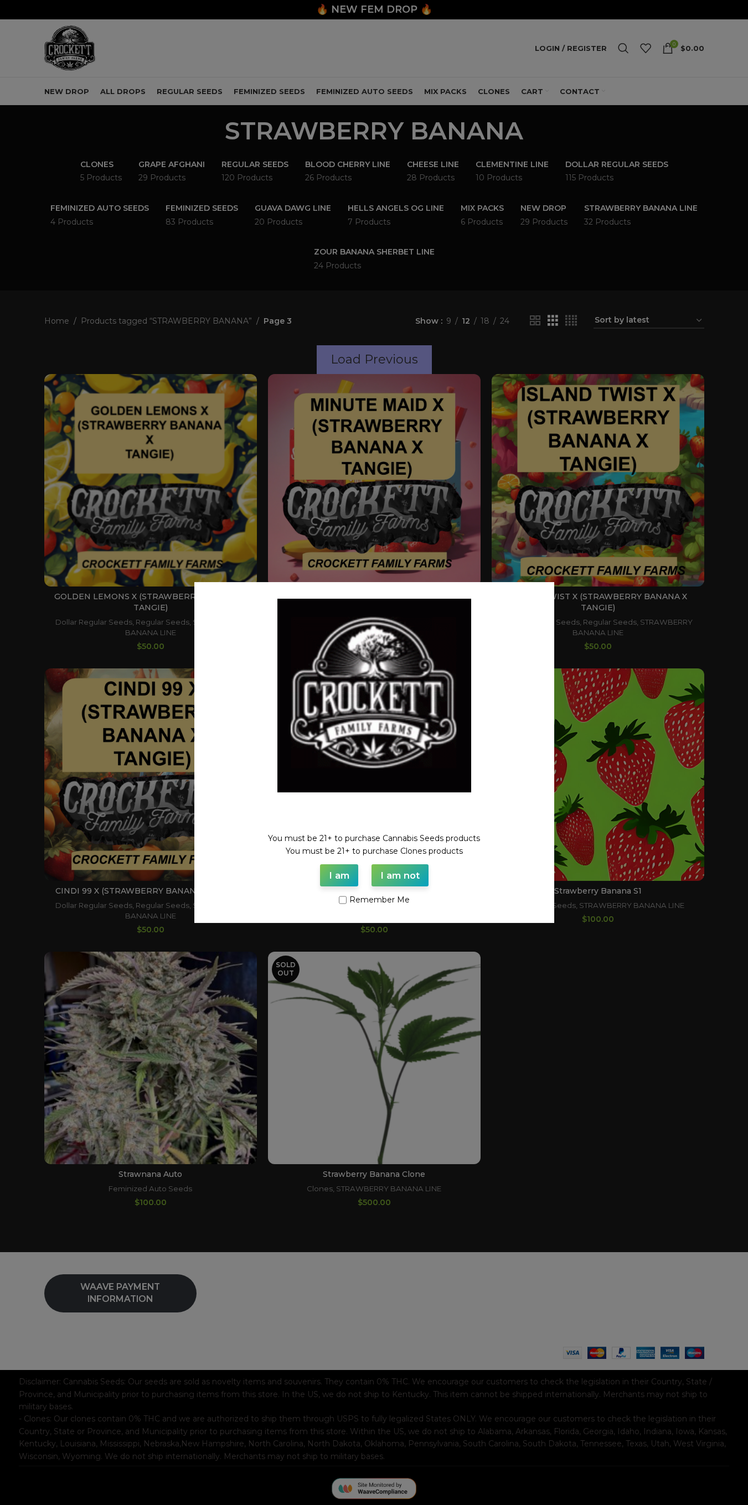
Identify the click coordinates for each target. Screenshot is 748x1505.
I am (339, 875)
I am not (400, 875)
